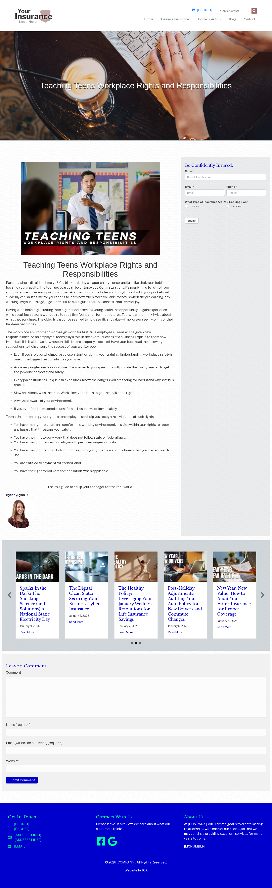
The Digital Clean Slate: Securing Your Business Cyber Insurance (25, 598)
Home (149, 19)
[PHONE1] (204, 10)
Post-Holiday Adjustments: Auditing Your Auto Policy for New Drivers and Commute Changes (126, 604)
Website (12, 761)
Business (195, 205)
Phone (231, 186)
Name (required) (18, 725)
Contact (249, 19)
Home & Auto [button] (208, 19)
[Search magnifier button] (254, 11)
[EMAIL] (20, 846)
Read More (17, 622)
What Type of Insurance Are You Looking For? (216, 201)
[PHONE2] (21, 829)
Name (189, 171)
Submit (191, 220)
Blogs (232, 19)
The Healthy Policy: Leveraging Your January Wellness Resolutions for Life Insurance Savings (77, 604)
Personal (236, 205)
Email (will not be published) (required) (34, 743)
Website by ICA (136, 870)
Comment (13, 672)
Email (189, 186)
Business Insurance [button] (174, 19)
